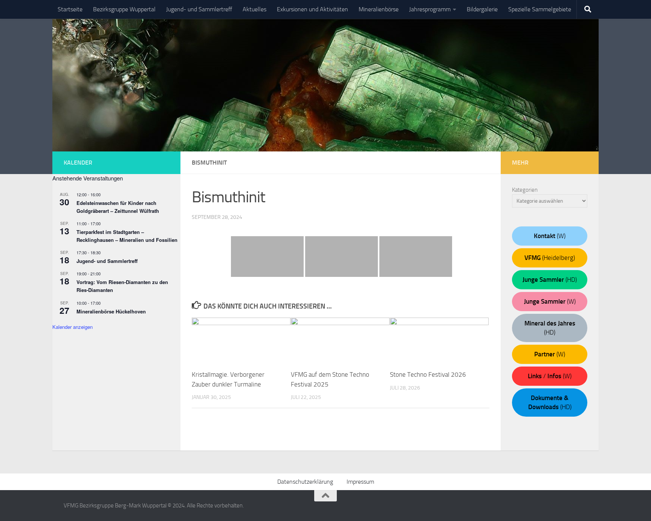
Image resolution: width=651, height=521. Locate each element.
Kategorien (525, 189)
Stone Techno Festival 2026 (428, 374)
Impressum (360, 481)
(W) (549, 236)
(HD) (550, 279)
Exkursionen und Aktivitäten (312, 9)
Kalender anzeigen (72, 326)
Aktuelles (254, 9)
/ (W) (550, 376)
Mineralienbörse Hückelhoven (111, 311)
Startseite (70, 9)
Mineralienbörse (379, 9)
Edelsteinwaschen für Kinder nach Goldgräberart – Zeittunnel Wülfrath (117, 206)
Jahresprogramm (430, 9)
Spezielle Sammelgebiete (539, 9)
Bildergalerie (482, 9)
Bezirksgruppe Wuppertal (124, 9)
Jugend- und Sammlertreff (199, 9)
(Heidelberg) (549, 257)
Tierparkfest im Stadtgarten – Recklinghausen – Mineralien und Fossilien (126, 235)
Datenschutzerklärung (305, 481)
